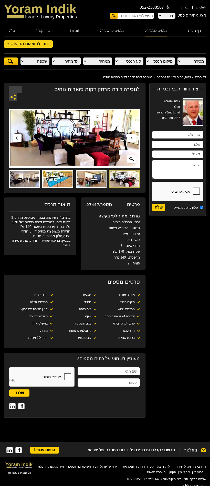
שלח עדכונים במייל (186, 208)
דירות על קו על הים (106, 466)
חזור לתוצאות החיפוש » (28, 44)
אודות (74, 30)
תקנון (172, 472)
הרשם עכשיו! (44, 450)
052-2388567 (152, 7)
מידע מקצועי (56, 466)
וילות (168, 466)
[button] (17, 138)
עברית (185, 7)
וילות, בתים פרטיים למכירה (174, 77)
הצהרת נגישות (156, 472)
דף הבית (194, 30)
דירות (141, 466)
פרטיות (198, 472)
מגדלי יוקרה (183, 466)
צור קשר (43, 30)
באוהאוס (155, 466)
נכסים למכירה (156, 30)
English (201, 7)
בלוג (12, 30)
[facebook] (18, 450)
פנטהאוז (128, 466)
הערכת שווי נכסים (79, 466)
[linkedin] (9, 450)
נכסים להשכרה (112, 30)
